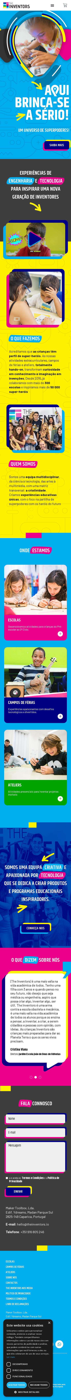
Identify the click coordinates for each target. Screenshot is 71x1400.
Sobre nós (11, 1278)
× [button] (49, 1323)
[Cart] (65, 5)
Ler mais (11, 1357)
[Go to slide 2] (52, 320)
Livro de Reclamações (17, 1304)
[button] (52, 5)
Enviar (18, 1191)
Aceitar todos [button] (16, 1385)
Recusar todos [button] (39, 1385)
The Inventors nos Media (19, 1288)
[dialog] (28, 1358)
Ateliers (14, 785)
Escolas (14, 620)
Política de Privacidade (18, 1294)
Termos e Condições (33, 1178)
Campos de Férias (21, 702)
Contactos (12, 1283)
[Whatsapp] (59, 1344)
